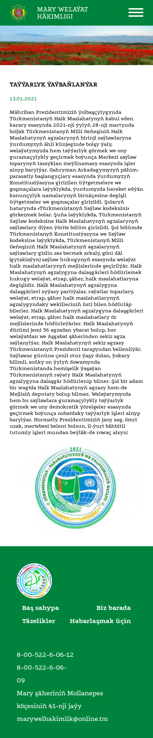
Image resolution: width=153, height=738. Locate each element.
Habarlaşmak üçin (100, 621)
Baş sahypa (40, 608)
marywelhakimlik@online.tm (62, 719)
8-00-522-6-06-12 (45, 655)
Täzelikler (38, 621)
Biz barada (113, 608)
